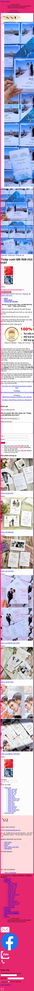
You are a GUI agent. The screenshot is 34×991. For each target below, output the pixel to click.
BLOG (6, 845)
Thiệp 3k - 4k (20, 255)
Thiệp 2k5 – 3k (12, 886)
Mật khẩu (4, 978)
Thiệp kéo (11, 802)
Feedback (7, 910)
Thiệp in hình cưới (6, 295)
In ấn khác (7, 909)
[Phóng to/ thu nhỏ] (3, 988)
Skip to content (5, 1)
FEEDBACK (8, 848)
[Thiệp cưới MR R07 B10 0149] (8, 284)
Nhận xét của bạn (6, 421)
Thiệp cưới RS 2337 (7, 493)
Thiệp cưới (11, 255)
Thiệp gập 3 (11, 797)
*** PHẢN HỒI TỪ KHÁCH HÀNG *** (12, 290)
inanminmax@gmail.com (12, 830)
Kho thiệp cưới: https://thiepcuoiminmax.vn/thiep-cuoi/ (17, 387)
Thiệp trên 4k (12, 808)
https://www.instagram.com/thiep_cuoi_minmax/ (17, 397)
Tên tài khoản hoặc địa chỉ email (11, 973)
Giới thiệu (7, 880)
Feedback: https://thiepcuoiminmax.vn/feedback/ (17, 400)
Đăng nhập (4, 981)
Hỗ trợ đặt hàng (6, 292)
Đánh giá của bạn (6, 418)
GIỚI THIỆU (8, 842)
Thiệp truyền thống (13, 810)
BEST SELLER (12, 789)
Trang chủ (4, 255)
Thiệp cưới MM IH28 (7, 532)
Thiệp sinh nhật (9, 813)
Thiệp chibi (11, 795)
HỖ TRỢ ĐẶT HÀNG (17, 447)
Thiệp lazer (11, 805)
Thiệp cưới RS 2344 (7, 682)
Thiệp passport (12, 806)
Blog (5, 378)
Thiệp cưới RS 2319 (7, 571)
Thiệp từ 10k (12, 811)
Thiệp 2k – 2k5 (12, 885)
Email (3, 439)
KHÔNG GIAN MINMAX (11, 913)
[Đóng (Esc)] (1, 988)
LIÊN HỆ (23, 450)
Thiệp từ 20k (12, 893)
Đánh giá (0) (8, 300)
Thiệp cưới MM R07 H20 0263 (10, 754)
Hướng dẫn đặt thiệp (11, 301)
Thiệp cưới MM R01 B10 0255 (10, 643)
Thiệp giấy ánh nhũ (14, 799)
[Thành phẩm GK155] (8, 274)
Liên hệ (6, 917)
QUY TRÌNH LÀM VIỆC (11, 847)
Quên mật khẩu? (6, 985)
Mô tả (6, 298)
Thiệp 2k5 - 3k (12, 792)
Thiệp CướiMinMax (10, 872)
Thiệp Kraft (11, 803)
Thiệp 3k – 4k (12, 888)
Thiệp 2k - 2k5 (12, 791)
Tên (2, 436)
